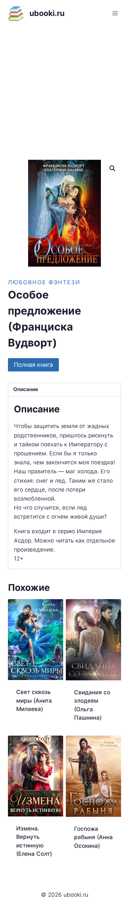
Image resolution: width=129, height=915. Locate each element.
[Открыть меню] (115, 13)
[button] (112, 168)
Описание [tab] (25, 389)
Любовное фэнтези (44, 282)
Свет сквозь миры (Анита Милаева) (34, 700)
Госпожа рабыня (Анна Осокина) (93, 837)
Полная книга (33, 364)
